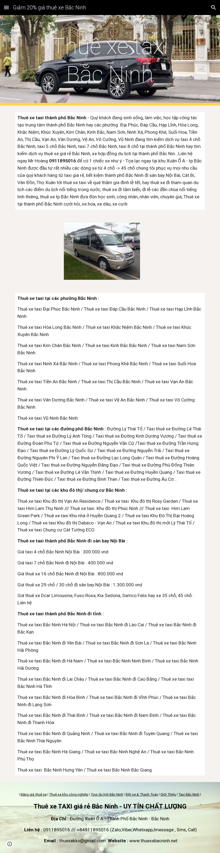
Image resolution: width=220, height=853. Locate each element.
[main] (110, 60)
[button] (6, 7)
